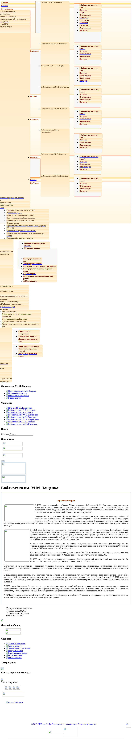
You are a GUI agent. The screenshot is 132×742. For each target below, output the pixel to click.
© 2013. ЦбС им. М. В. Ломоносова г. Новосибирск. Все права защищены (63, 724)
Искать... (5, 434)
